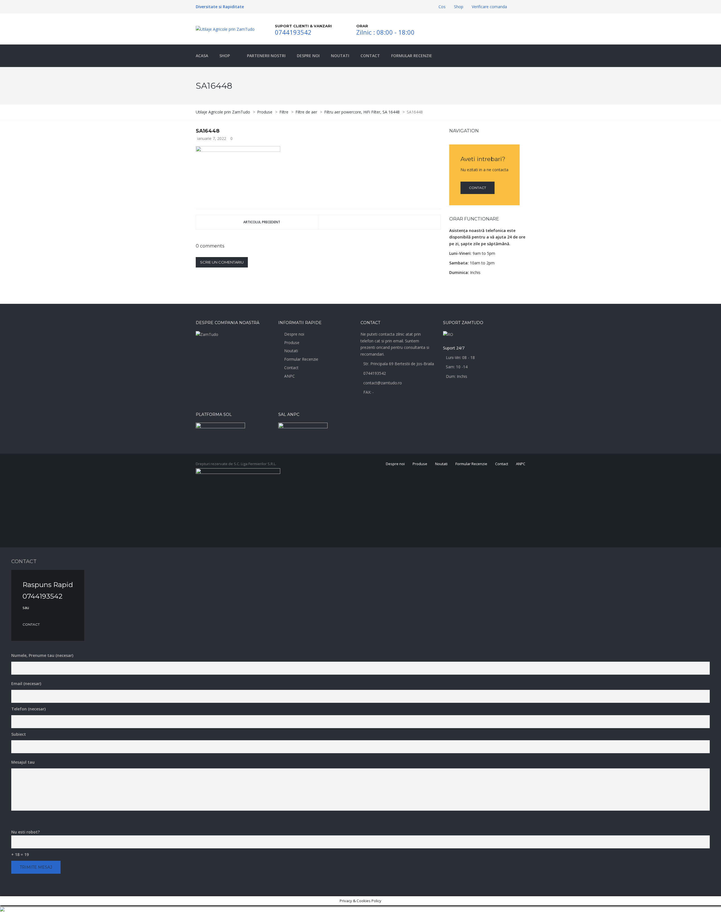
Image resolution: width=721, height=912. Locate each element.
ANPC (289, 376)
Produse (291, 342)
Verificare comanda (489, 6)
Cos (442, 6)
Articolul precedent (261, 222)
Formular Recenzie (301, 359)
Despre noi (294, 334)
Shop (458, 6)
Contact (477, 188)
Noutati (291, 350)
